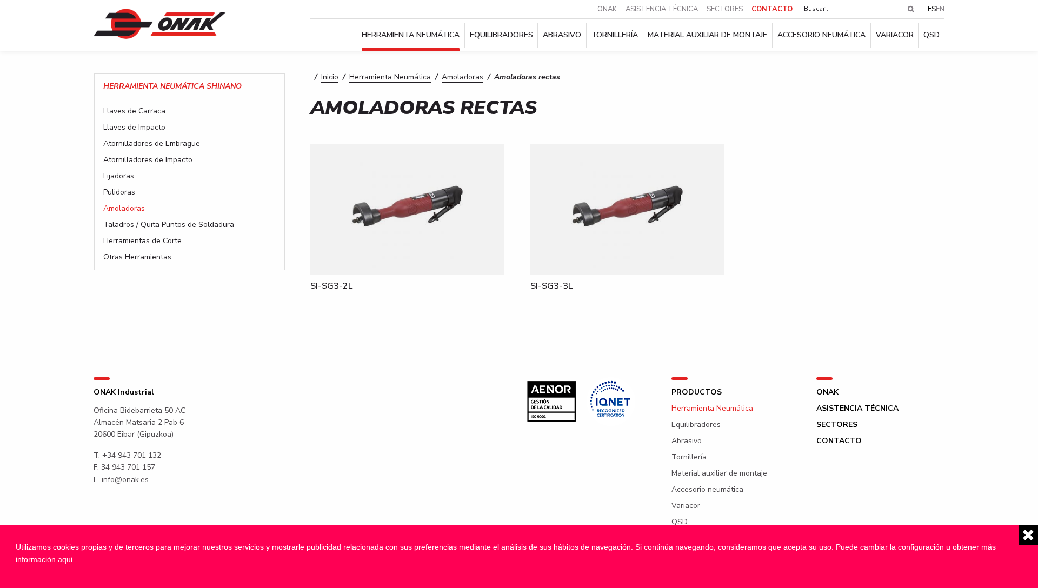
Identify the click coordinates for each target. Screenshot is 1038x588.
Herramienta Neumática (411, 35)
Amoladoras (462, 77)
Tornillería (614, 35)
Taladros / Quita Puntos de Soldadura (168, 225)
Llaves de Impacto (134, 127)
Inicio (329, 77)
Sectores (725, 9)
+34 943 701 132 (131, 455)
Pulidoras (119, 192)
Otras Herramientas (137, 257)
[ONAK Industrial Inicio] (160, 23)
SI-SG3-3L (551, 286)
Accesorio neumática (821, 35)
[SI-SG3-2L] (407, 209)
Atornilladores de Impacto (147, 160)
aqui (65, 559)
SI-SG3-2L (331, 286)
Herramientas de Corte (142, 241)
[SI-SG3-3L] (627, 209)
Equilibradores (501, 35)
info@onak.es (125, 480)
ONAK (607, 9)
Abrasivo (562, 35)
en (940, 9)
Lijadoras (118, 176)
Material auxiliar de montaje (707, 35)
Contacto (772, 9)
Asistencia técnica (662, 9)
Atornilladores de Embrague (151, 144)
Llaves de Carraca (134, 111)
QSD (931, 35)
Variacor (895, 35)
